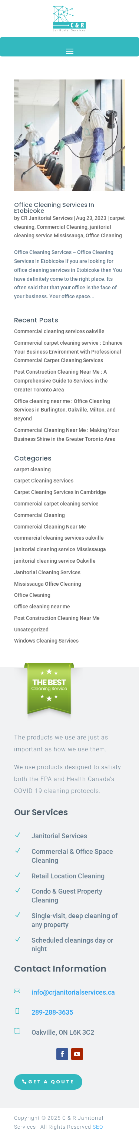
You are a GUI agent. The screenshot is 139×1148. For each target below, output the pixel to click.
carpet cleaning (32, 469)
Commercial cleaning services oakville (59, 331)
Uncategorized (31, 629)
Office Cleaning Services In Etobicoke (54, 208)
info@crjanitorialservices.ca (73, 992)
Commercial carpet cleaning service (56, 504)
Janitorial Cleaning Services (47, 572)
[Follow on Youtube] (77, 1054)
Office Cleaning (104, 235)
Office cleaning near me (42, 606)
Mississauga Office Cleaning (47, 584)
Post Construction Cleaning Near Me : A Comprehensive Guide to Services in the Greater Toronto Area (61, 381)
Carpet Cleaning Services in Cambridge (60, 492)
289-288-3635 (52, 1012)
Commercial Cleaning (62, 227)
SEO (98, 1127)
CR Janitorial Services (47, 218)
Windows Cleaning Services (46, 641)
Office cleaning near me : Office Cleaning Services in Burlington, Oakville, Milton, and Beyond (65, 410)
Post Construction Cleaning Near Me (57, 618)
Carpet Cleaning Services (43, 481)
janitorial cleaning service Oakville (55, 561)
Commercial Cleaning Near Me (50, 527)
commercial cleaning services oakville (59, 538)
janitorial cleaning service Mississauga (60, 549)
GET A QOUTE (51, 1081)
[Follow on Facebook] (62, 1054)
